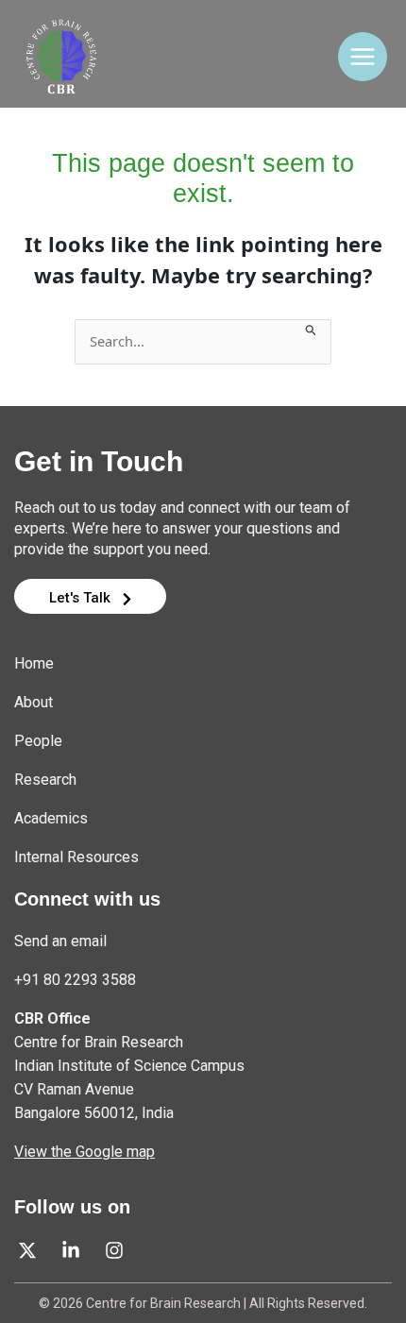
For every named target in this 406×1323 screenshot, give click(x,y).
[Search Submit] (311, 328)
